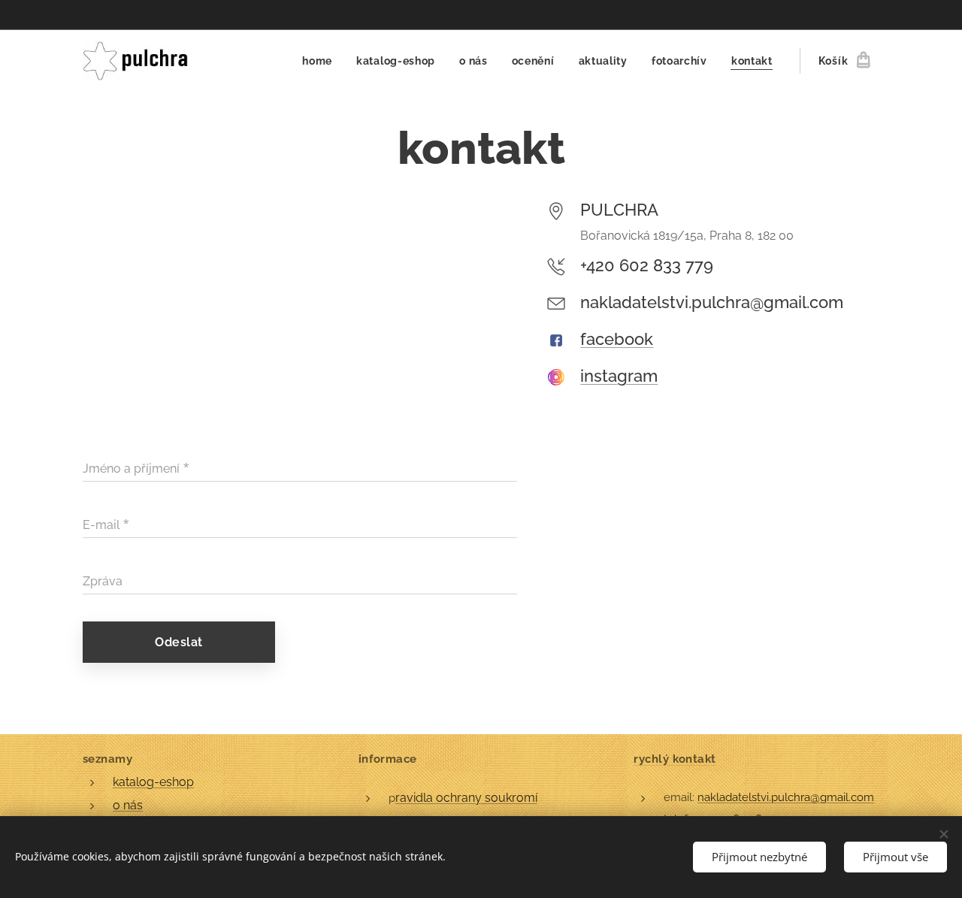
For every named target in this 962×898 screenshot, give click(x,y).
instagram (619, 376)
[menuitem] (321, 61)
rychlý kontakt (674, 759)
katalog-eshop (153, 782)
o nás (128, 805)
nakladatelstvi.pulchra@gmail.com (785, 797)
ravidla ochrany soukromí (466, 798)
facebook (616, 339)
